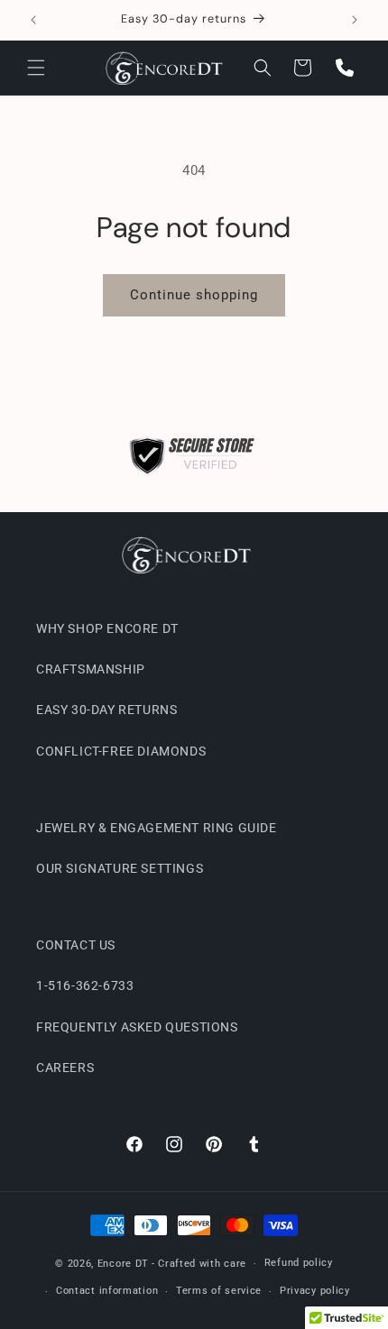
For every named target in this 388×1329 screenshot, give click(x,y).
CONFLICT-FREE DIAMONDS (121, 751)
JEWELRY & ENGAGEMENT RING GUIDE (156, 827)
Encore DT (123, 1263)
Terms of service (219, 1291)
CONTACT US (75, 945)
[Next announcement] (354, 20)
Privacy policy (315, 1291)
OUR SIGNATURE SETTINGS (119, 868)
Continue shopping (194, 295)
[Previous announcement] (33, 20)
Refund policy (298, 1263)
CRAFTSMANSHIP (90, 669)
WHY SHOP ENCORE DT (107, 628)
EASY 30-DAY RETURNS (106, 709)
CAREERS (65, 1067)
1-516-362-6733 (85, 985)
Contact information (107, 1291)
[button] (36, 67)
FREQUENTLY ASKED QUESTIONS (137, 1027)
